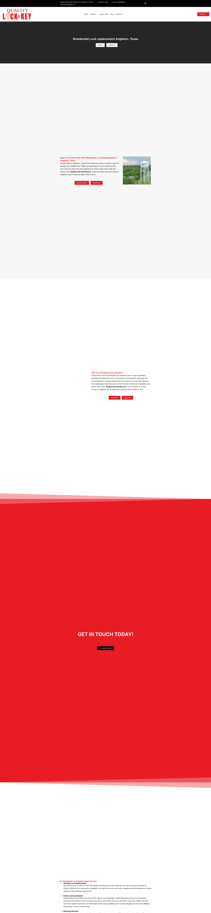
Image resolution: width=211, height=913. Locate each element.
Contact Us (119, 14)
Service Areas (104, 14)
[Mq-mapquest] (148, 3)
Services (92, 14)
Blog (112, 14)
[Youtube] (135, 3)
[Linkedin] (138, 3)
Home (86, 14)
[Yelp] (142, 3)
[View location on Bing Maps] (151, 3)
